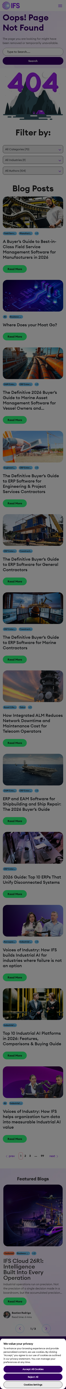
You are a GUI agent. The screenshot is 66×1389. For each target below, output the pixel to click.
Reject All (33, 1376)
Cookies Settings (33, 1384)
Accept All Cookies (33, 1369)
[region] (33, 1363)
